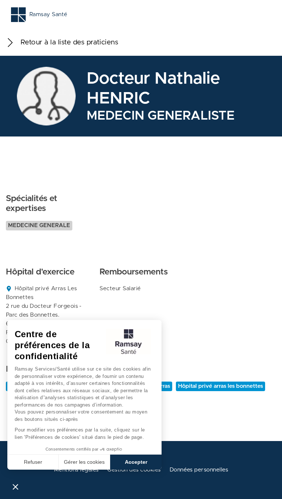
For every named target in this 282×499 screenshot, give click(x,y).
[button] (15, 486)
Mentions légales (76, 470)
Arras (163, 386)
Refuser (33, 462)
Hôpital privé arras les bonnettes (220, 386)
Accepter (136, 462)
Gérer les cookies (84, 462)
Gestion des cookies (133, 470)
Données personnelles (199, 470)
